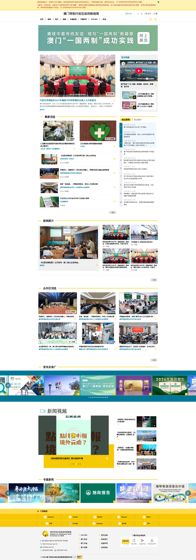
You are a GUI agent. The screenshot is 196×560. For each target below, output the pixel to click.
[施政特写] (134, 493)
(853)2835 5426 (62, 550)
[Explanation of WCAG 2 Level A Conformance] (77, 557)
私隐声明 (104, 543)
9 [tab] (105, 397)
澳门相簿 (84, 547)
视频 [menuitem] (64, 19)
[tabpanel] (98, 385)
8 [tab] (103, 397)
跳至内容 (128, 14)
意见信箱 (104, 535)
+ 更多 (113, 212)
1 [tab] (89, 397)
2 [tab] (91, 397)
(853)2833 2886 (47, 550)
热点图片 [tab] (138, 120)
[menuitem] (49, 19)
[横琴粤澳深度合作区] (170, 493)
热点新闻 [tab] (126, 120)
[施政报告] (98, 493)
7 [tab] (101, 397)
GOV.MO (84, 535)
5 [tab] (97, 397)
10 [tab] (107, 397)
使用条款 (104, 547)
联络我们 (104, 539)
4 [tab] (95, 397)
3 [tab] (93, 397)
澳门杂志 (84, 539)
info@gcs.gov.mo (48, 547)
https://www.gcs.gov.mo (50, 544)
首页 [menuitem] (41, 19)
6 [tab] (99, 397)
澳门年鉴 (84, 543)
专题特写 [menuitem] (83, 19)
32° (149, 14)
